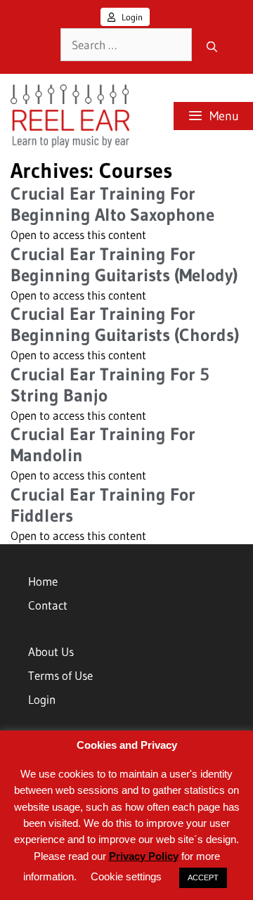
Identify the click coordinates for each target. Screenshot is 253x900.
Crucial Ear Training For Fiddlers (103, 505)
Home (43, 581)
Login (131, 16)
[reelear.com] (68, 116)
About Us (51, 651)
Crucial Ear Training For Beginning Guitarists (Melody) (124, 264)
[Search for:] (126, 45)
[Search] (212, 48)
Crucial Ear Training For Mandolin (103, 444)
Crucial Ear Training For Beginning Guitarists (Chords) (125, 324)
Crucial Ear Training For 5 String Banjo (110, 385)
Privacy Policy (144, 856)
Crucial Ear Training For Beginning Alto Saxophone (112, 204)
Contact (47, 605)
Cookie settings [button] (126, 876)
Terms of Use (60, 675)
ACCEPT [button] (203, 877)
